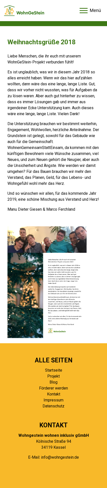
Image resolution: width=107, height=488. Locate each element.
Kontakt (53, 394)
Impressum (53, 400)
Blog (53, 382)
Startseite (53, 370)
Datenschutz (53, 406)
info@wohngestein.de (60, 457)
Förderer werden (53, 388)
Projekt (53, 376)
